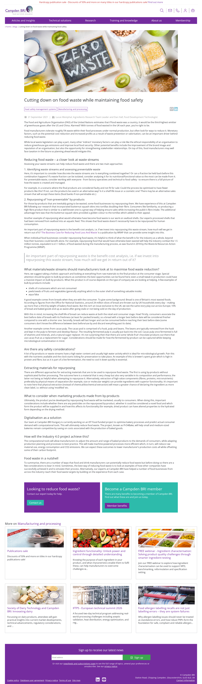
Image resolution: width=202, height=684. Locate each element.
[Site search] (161, 10)
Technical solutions (60, 20)
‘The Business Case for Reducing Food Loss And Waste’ (69, 232)
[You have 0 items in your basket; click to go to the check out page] (193, 10)
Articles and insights (23, 20)
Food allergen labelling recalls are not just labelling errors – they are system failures (164, 609)
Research (90, 20)
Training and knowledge (124, 20)
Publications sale (17, 551)
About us (156, 20)
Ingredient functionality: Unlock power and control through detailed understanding (99, 552)
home (8, 26)
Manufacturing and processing (72, 109)
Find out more (155, 2)
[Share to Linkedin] (176, 109)
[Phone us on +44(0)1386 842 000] (177, 10)
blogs (15, 26)
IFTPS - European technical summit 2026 (97, 608)
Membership (183, 20)
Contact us (35, 502)
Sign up (138, 657)
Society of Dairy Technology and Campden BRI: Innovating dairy (33, 609)
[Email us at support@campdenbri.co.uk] (170, 10)
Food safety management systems (40, 109)
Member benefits (117, 505)
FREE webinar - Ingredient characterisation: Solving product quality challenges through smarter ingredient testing (165, 554)
